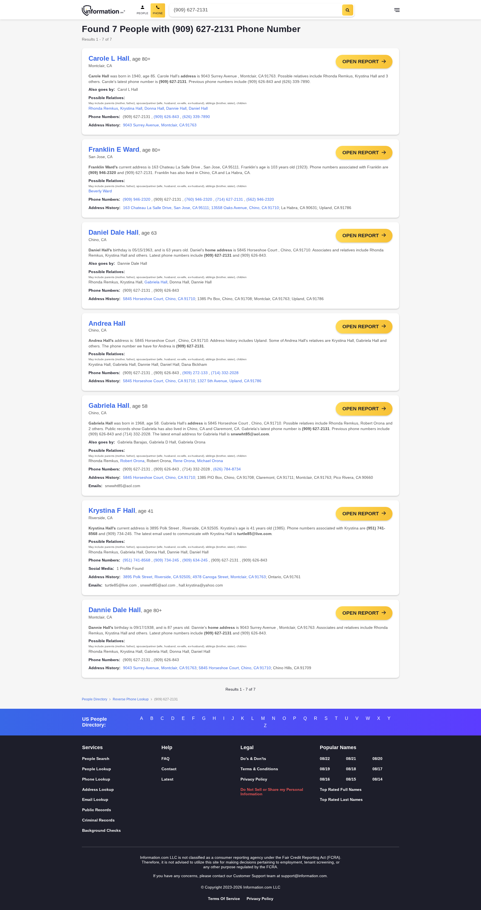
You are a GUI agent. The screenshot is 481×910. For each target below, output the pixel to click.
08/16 (325, 779)
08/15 (351, 779)
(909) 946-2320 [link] (136, 199)
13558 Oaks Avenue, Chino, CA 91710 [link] (245, 207)
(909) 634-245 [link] (195, 560)
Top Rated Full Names (341, 789)
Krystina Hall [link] (131, 108)
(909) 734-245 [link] (166, 560)
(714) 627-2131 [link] (229, 199)
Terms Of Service (224, 898)
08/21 (351, 758)
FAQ (165, 758)
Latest (167, 779)
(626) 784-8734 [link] (227, 469)
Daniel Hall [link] (198, 108)
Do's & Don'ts (253, 758)
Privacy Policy (253, 779)
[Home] (104, 10)
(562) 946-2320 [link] (260, 199)
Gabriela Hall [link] (155, 282)
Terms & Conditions (259, 769)
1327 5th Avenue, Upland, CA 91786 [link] (229, 381)
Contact (168, 769)
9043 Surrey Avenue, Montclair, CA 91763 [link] (160, 125)
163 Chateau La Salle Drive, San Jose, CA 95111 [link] (166, 207)
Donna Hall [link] (154, 108)
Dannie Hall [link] (176, 108)
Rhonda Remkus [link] (103, 108)
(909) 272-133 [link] (195, 373)
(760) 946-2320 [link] (198, 199)
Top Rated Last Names (341, 799)
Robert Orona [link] (132, 460)
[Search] (347, 10)
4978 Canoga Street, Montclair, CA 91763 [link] (229, 577)
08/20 (377, 758)
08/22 (325, 758)
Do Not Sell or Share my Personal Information (271, 791)
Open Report (360, 61)
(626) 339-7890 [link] (196, 116)
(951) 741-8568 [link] (136, 560)
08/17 (377, 769)
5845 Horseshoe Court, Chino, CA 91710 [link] (159, 298)
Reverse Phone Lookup (131, 699)
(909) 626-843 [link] (166, 116)
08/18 (351, 769)
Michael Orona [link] (210, 460)
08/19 (325, 769)
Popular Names (338, 747)
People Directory (94, 699)
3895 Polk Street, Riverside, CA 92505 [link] (156, 577)
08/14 (377, 779)
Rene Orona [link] (184, 460)
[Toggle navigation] (397, 10)
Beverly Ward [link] (100, 191)
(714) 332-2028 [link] (225, 373)
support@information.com (304, 876)
